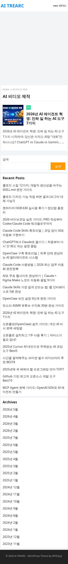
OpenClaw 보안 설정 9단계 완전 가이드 (29, 298)
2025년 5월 (10, 452)
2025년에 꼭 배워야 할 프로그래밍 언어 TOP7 (33, 369)
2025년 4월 (10, 459)
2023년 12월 (11, 537)
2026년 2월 (10, 430)
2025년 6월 (10, 445)
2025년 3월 (10, 466)
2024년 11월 (11, 494)
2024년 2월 (10, 522)
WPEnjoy (57, 556)
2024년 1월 (10, 529)
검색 (6, 159)
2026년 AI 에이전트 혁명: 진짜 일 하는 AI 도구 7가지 (45, 118)
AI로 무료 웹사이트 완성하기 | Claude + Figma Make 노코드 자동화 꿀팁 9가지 (29, 278)
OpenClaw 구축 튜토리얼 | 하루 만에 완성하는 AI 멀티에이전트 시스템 (33, 255)
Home (6, 89)
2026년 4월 (10, 416)
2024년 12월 (11, 487)
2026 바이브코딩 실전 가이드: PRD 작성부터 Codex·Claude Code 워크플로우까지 (32, 221)
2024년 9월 (10, 508)
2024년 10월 (11, 501)
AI (28, 107)
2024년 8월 (10, 515)
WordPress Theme (38, 556)
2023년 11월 (11, 544)
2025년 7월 (10, 437)
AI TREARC (12, 5)
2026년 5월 (10, 409)
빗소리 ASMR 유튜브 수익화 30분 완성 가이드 (33, 305)
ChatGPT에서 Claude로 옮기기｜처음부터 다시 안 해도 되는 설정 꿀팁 (33, 244)
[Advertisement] (34, 47)
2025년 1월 (10, 480)
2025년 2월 (10, 473)
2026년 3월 (10, 423)
